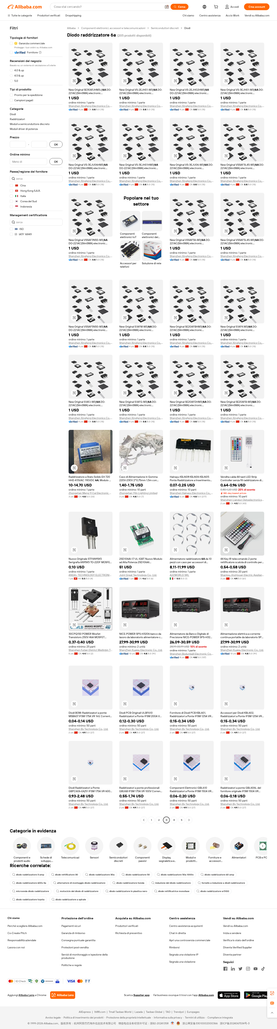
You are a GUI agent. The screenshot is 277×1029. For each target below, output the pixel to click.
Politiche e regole (71, 965)
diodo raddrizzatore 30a (102, 874)
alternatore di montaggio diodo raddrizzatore (81, 883)
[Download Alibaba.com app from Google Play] (256, 995)
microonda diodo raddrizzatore (32, 891)
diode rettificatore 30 (66, 874)
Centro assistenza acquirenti (186, 925)
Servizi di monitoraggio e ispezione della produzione (84, 956)
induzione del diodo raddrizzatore (173, 883)
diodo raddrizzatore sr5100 (214, 891)
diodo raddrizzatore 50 (137, 874)
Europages (193, 1011)
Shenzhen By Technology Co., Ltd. (88, 728)
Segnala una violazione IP (183, 954)
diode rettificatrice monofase (173, 891)
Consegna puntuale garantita (78, 940)
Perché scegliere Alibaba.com (25, 925)
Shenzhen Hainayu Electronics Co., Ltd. (192, 493)
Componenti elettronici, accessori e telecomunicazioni (113, 28)
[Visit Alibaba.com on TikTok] (263, 968)
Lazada (139, 1011)
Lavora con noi (16, 947)
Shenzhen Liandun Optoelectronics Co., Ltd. (242, 499)
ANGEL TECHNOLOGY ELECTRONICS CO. (90, 575)
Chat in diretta (177, 933)
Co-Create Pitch (17, 933)
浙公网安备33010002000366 (200, 1023)
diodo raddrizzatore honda (130, 883)
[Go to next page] (189, 820)
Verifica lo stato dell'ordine (238, 940)
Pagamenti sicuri (71, 925)
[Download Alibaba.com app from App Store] (229, 995)
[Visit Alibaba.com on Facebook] (225, 968)
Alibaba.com (206, 995)
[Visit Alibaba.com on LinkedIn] (233, 968)
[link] (272, 993)
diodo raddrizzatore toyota (30, 899)
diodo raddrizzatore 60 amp (219, 874)
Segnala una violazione (182, 961)
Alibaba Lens (26, 995)
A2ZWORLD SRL (179, 575)
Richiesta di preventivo (128, 933)
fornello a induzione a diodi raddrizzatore (223, 883)
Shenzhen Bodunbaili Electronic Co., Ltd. (192, 653)
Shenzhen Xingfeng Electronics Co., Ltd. (90, 105)
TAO (167, 1011)
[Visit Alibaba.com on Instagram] (248, 968)
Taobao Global (154, 1011)
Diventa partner (232, 954)
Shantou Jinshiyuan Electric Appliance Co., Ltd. (242, 575)
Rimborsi (174, 947)
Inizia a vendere (232, 933)
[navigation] (36, 424)
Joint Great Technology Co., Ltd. (138, 575)
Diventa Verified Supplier (237, 947)
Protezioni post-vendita (75, 947)
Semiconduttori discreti (165, 28)
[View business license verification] (172, 1023)
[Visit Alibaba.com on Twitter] (240, 968)
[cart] (217, 7)
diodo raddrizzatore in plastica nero (128, 891)
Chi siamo (14, 918)
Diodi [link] (187, 28)
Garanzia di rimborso (73, 933)
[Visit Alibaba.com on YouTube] (255, 968)
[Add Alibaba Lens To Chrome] (62, 995)
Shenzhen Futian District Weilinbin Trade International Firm (90, 650)
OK (56, 144)
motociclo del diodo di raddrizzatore (79, 891)
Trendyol (179, 1011)
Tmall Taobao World (120, 1011)
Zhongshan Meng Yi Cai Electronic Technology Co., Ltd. (90, 493)
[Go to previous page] (143, 820)
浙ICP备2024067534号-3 (234, 1023)
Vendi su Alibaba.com (235, 925)
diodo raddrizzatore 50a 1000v (177, 874)
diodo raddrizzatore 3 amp (30, 874)
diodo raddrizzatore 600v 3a (31, 883)
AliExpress (85, 1011)
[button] (167, 7)
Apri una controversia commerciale (189, 940)
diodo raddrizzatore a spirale (70, 899)
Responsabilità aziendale (22, 940)
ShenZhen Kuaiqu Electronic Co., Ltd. (140, 650)
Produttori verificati (126, 925)
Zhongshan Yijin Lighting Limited (138, 493)
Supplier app (141, 995)
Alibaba (71, 28)
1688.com (100, 1011)
